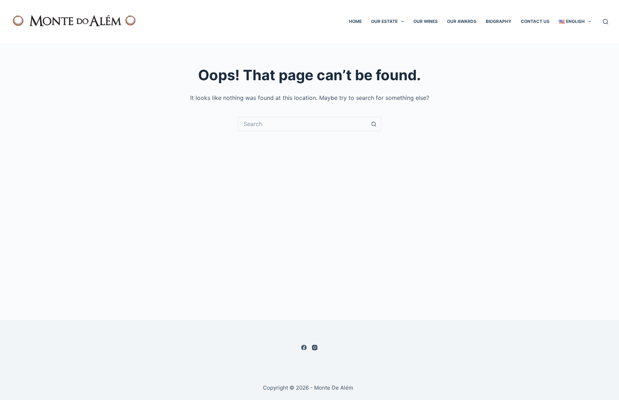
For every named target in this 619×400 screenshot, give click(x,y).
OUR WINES (425, 21)
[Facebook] (304, 347)
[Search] (605, 21)
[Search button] (374, 124)
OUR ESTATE (384, 21)
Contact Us (535, 21)
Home (355, 21)
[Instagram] (314, 347)
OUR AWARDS (461, 21)
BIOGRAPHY (499, 21)
